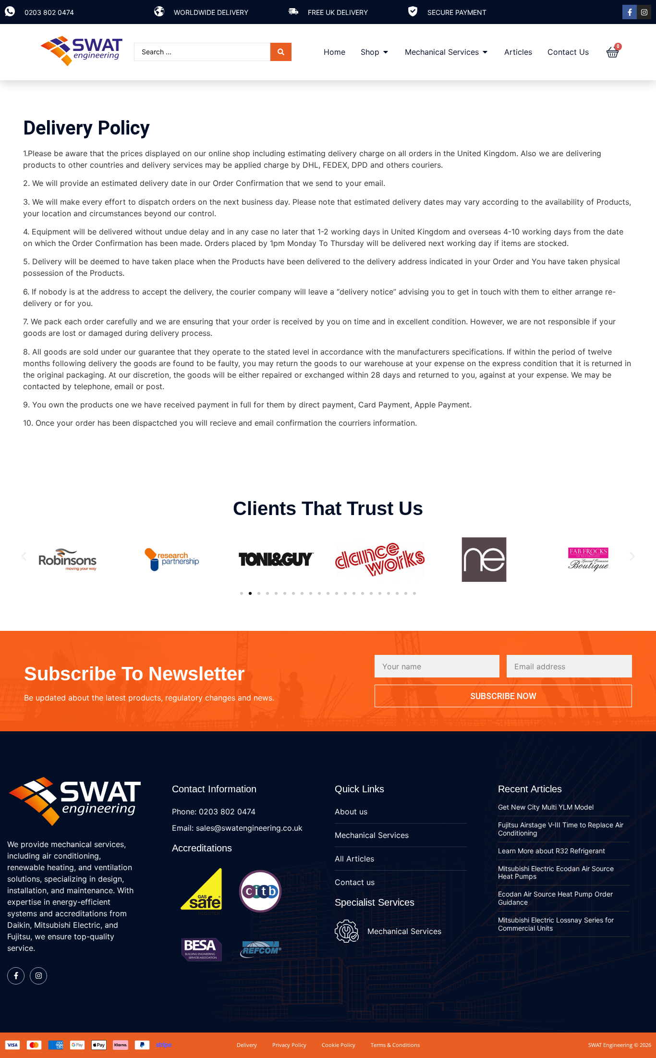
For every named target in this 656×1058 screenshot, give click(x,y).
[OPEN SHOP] (385, 52)
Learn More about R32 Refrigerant (551, 851)
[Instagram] (644, 12)
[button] (24, 556)
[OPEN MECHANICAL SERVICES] (485, 52)
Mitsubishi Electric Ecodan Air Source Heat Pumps (556, 872)
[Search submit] (281, 52)
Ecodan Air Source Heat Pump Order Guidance (555, 898)
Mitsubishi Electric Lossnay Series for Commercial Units (556, 924)
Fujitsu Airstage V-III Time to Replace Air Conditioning (560, 829)
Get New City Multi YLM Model (546, 807)
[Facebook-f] (629, 12)
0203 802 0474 (49, 12)
